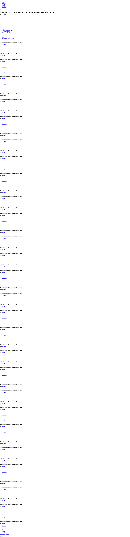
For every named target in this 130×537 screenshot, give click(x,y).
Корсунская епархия (14, 8)
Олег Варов (4, 44)
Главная (3, 2)
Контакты (4, 7)
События (4, 3)
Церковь (3, 5)
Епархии (8, 8)
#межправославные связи (6, 32)
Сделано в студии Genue (4, 534)
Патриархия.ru (3, 27)
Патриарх (4, 4)
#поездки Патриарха (6, 31)
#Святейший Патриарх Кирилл (7, 30)
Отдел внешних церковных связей (8, 38)
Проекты (4, 6)
